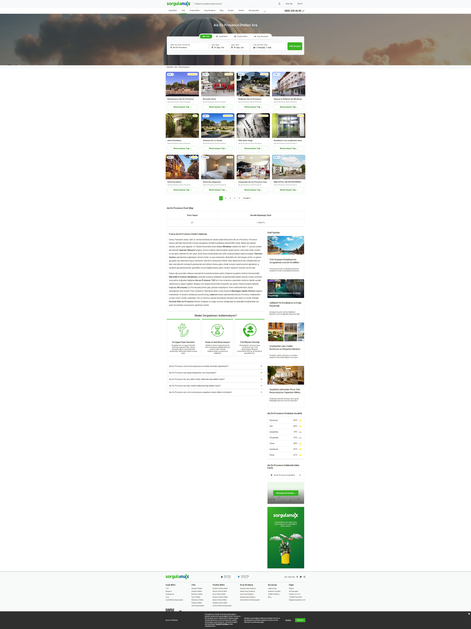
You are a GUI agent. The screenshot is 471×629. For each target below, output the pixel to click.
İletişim (231, 10)
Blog (221, 10)
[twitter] (301, 577)
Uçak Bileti (173, 10)
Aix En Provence (184, 67)
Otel (183, 10)
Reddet (288, 620)
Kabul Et (300, 620)
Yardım (241, 10)
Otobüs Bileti (195, 10)
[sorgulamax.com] (179, 4)
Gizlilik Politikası (222, 624)
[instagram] (304, 577)
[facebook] (297, 577)
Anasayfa (170, 67)
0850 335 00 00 (293, 10)
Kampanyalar (254, 10)
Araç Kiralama (209, 10)
